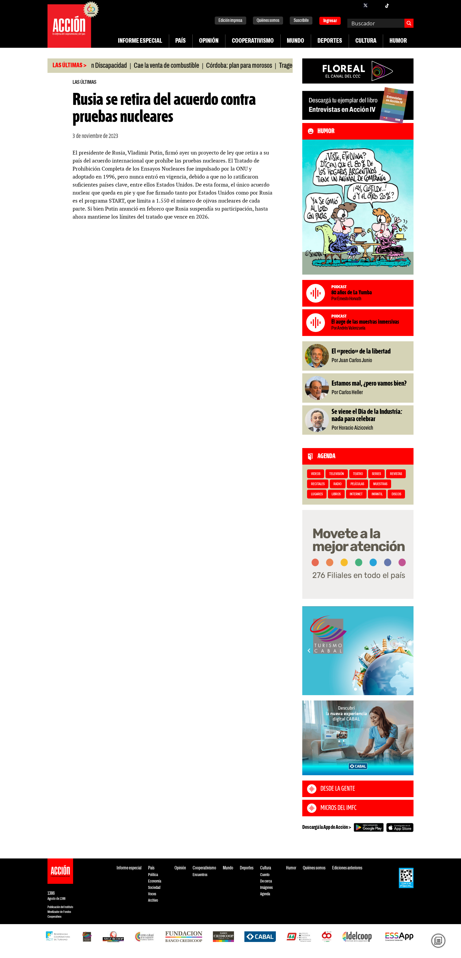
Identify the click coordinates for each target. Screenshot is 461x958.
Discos (396, 494)
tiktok (387, 5)
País (180, 41)
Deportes (329, 41)
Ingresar (330, 21)
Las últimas (84, 82)
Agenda (265, 894)
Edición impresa (230, 20)
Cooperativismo (253, 41)
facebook (354, 5)
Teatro (358, 474)
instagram (376, 5)
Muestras (380, 484)
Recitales (318, 484)
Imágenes (266, 888)
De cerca (266, 881)
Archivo (153, 900)
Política (153, 875)
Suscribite (301, 20)
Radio (337, 484)
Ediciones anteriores (347, 868)
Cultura (365, 41)
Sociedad (154, 888)
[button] (355, 689)
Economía (154, 881)
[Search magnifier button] (409, 23)
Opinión (208, 41)
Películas (357, 484)
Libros (336, 494)
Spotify (408, 5)
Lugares (317, 494)
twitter (365, 5)
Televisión (336, 474)
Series (376, 474)
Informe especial (140, 41)
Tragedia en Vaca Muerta (288, 65)
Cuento (264, 875)
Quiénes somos (268, 20)
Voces (152, 894)
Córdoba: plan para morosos (219, 65)
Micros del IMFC (338, 808)
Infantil (377, 494)
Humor (398, 41)
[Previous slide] (309, 651)
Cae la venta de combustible (146, 65)
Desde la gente (337, 789)
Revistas (396, 474)
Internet (356, 494)
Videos (315, 474)
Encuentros (200, 875)
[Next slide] (407, 651)
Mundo (295, 41)
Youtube (397, 5)
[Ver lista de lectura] (438, 940)
